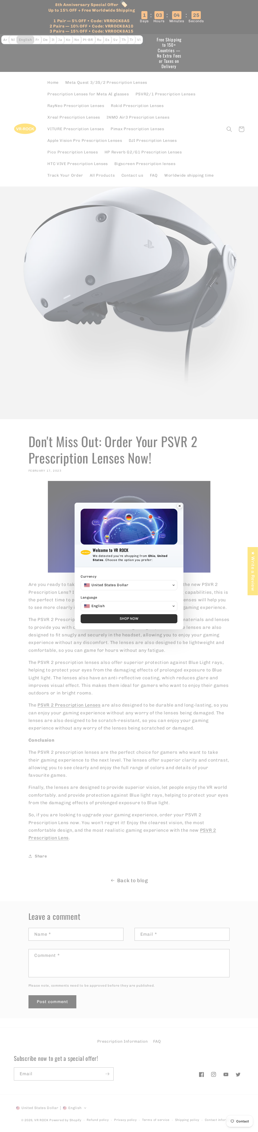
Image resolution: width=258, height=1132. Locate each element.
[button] (129, 585)
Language (89, 597)
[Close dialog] (179, 506)
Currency (88, 576)
